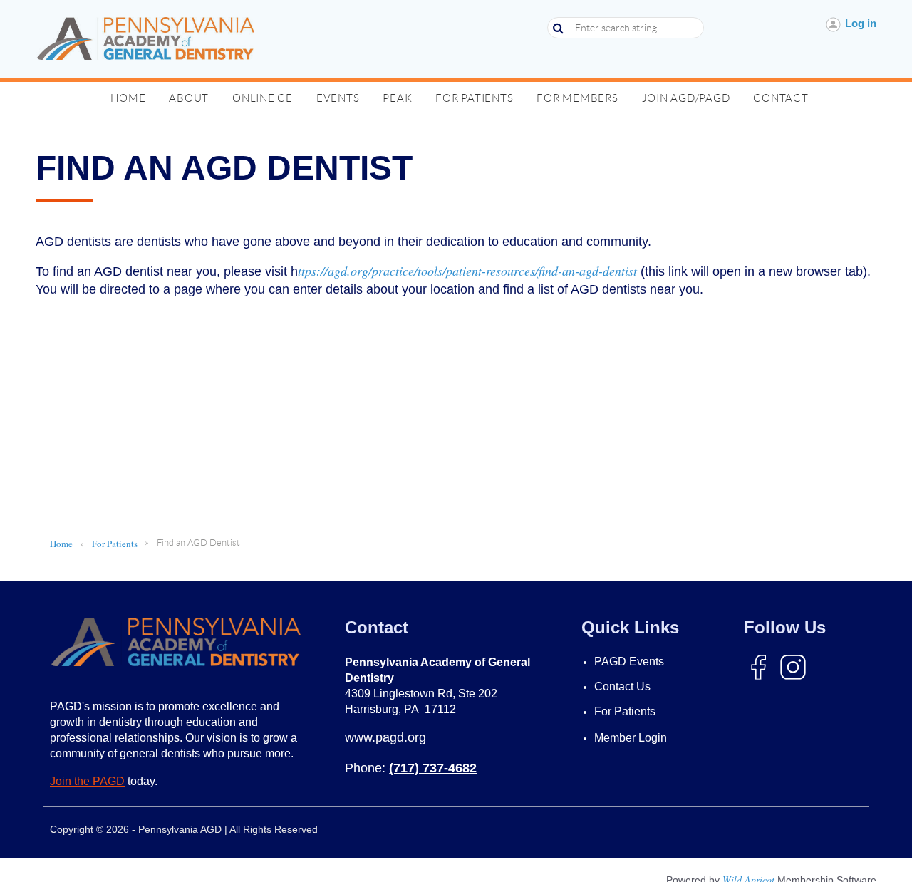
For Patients (115, 543)
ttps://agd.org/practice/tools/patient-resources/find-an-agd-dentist (467, 270)
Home (61, 543)
